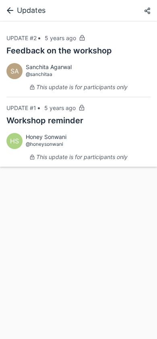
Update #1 (21, 107)
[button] (147, 11)
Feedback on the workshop (59, 50)
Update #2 (21, 38)
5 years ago (60, 38)
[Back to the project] (8, 10)
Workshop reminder (44, 120)
